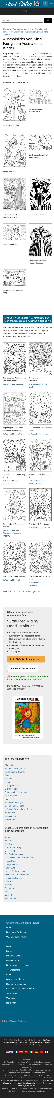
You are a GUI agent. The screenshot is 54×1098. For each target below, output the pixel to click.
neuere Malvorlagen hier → (31, 591)
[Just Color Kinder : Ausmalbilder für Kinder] (23, 4)
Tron (7, 891)
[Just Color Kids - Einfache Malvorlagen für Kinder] (36, 1052)
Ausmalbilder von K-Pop (40, 528)
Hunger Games (12, 864)
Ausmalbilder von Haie (40, 434)
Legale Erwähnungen (36, 1042)
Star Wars (9, 888)
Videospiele (10, 816)
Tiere (7, 775)
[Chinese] (41, 1052)
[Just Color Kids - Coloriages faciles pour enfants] (16, 1052)
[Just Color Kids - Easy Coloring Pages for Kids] (9, 1052)
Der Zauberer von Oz (14, 854)
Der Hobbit (10, 851)
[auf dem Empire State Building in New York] (14, 210)
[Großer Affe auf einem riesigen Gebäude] (40, 255)
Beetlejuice (10, 844)
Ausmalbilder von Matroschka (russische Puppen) (12, 533)
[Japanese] (46, 1052)
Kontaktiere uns (22, 1042)
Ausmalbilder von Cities (14, 434)
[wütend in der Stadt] (14, 239)
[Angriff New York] (14, 166)
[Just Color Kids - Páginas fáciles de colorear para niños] (21, 1052)
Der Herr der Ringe (13, 847)
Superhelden (11, 813)
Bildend (8, 779)
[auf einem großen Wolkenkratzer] (40, 104)
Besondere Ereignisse (15, 769)
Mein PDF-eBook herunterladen (26, 659)
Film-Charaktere (16, 32)
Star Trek (9, 885)
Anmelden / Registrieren (45, 3)
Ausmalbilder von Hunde (14, 580)
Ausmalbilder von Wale (14, 384)
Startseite (7, 29)
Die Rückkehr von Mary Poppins (19, 858)
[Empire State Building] (40, 210)
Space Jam (10, 881)
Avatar (8, 841)
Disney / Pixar (11, 789)
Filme (7, 799)
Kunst (7, 782)
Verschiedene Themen (15, 772)
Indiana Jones (11, 868)
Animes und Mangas (14, 802)
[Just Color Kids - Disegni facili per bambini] (31, 1052)
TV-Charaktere (11, 796)
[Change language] (51, 3)
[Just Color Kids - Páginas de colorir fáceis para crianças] (26, 1052)
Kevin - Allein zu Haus (15, 871)
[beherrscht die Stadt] (14, 120)
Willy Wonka (10, 898)
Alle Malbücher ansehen (22, 668)
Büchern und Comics (14, 806)
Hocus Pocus (11, 861)
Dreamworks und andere (16, 792)
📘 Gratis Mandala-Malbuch (13, 1021)
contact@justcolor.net (26, 1086)
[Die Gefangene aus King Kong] (14, 285)
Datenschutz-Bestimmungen (31, 1045)
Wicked (8, 895)
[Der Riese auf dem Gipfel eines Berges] (40, 150)
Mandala (9, 765)
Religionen (10, 819)
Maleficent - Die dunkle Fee (17, 875)
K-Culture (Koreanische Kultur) (18, 809)
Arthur (7, 837)
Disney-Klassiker (12, 785)
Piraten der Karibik (13, 878)
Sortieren (7, 83)
